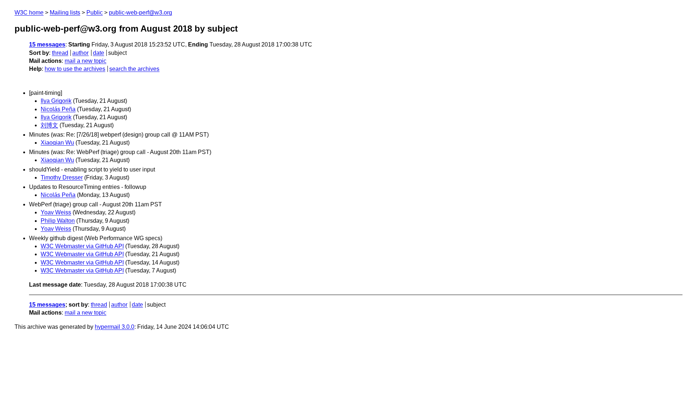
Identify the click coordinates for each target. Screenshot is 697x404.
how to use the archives (75, 69)
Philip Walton (58, 221)
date (98, 53)
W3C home (29, 12)
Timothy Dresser (62, 177)
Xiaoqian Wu (57, 143)
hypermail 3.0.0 (114, 327)
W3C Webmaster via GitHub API (82, 246)
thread (60, 53)
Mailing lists (65, 12)
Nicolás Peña (58, 109)
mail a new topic (85, 61)
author (80, 53)
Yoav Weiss (56, 212)
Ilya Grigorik (56, 101)
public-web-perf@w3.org (140, 12)
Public (94, 12)
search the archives (134, 69)
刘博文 (49, 125)
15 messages (47, 44)
